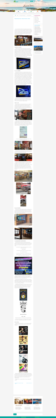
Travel (17, 15)
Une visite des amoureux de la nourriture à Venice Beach (38, 53)
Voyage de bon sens (40, 1)
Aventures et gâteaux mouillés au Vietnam (38, 44)
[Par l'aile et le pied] (38, 38)
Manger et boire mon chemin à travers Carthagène (38, 52)
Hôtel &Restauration (30, 15)
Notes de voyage (36, 22)
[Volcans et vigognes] (38, 48)
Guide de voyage (35, 1)
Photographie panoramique (37, 21)
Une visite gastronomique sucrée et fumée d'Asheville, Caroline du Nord (38, 51)
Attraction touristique (36, 18)
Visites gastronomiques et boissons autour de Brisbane (19, 405)
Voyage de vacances (22, 15)
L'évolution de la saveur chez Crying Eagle (19, 383)
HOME (31, 1)
